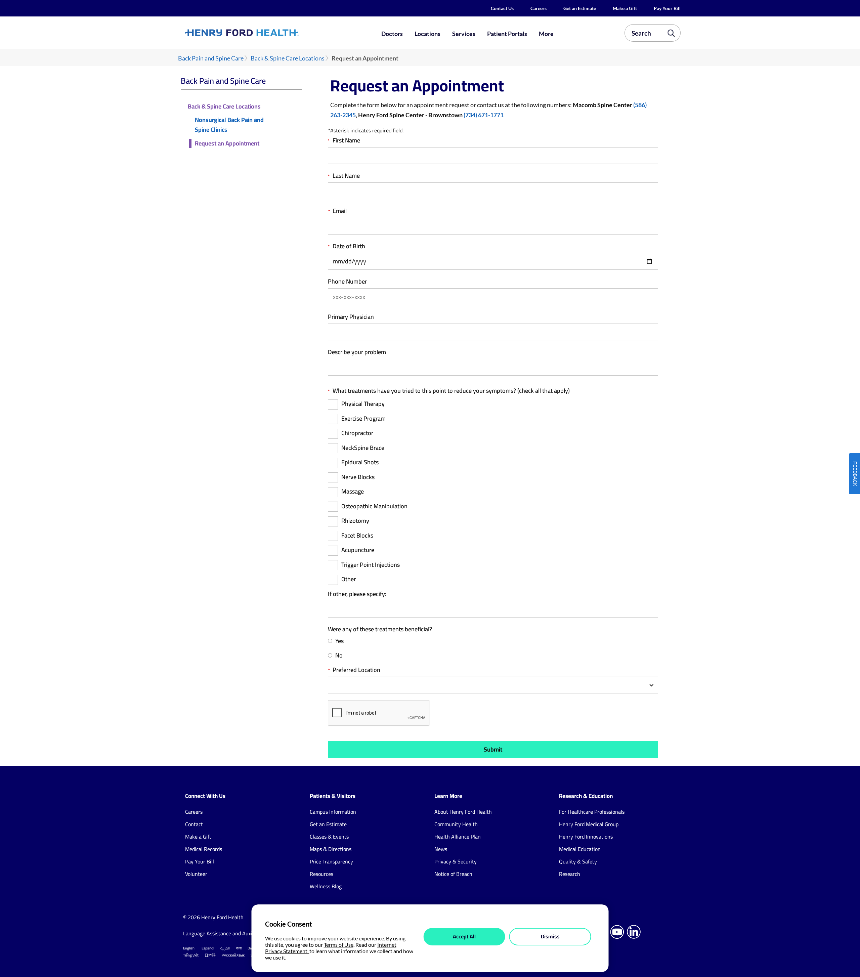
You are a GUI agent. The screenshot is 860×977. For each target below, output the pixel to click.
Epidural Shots (360, 462)
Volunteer (196, 874)
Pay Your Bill (667, 8)
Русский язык (233, 955)
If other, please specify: (357, 594)
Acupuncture (357, 550)
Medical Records (203, 849)
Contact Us (502, 8)
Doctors (392, 33)
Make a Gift (625, 8)
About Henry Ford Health (463, 812)
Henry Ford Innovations (586, 837)
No (339, 655)
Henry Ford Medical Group (588, 824)
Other (348, 579)
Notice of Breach (453, 874)
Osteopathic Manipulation (374, 506)
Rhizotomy (355, 521)
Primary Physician (351, 317)
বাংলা (239, 948)
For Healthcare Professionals (592, 812)
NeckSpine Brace (362, 448)
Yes (339, 641)
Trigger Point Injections (370, 565)
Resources (321, 874)
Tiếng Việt (191, 955)
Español (208, 948)
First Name (346, 140)
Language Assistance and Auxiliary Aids (228, 933)
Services (463, 33)
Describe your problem (357, 352)
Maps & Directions (330, 849)
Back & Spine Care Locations (288, 58)
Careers (538, 8)
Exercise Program (363, 419)
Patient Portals (507, 33)
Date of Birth (349, 246)
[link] (266, 32)
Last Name (346, 176)
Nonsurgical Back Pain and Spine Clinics (229, 125)
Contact (194, 824)
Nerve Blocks (358, 477)
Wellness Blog (326, 886)
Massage (352, 491)
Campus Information (333, 812)
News (440, 849)
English (189, 948)
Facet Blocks (357, 535)
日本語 (210, 955)
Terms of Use (338, 944)
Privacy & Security (455, 861)
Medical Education (580, 849)
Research (569, 874)
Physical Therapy (363, 404)
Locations (427, 33)
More (546, 33)
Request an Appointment (227, 143)
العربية (225, 948)
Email (340, 211)
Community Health (456, 824)
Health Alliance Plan (457, 837)
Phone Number (347, 282)
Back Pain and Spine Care (211, 58)
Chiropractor (357, 433)
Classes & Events (329, 837)
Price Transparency (331, 861)
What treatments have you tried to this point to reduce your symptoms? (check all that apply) (451, 391)
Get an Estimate (579, 8)
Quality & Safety (578, 861)
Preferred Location (356, 670)
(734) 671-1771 (484, 115)
